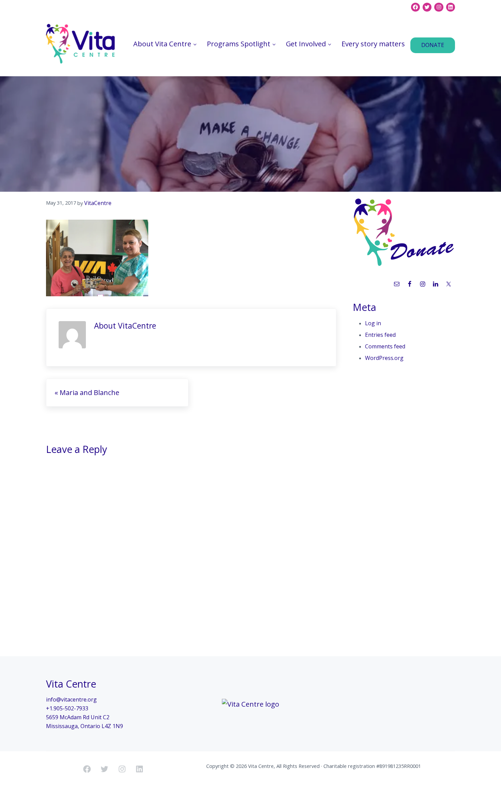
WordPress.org (384, 358)
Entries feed (380, 335)
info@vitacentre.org (71, 699)
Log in (373, 323)
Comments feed (385, 346)
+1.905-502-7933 (67, 708)
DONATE (432, 45)
